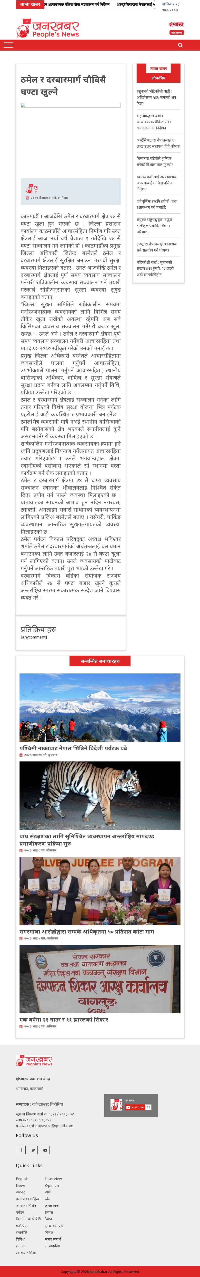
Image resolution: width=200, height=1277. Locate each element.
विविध (20, 1239)
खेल (47, 1198)
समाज (20, 1245)
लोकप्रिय (158, 78)
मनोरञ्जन (23, 1225)
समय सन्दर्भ (53, 1239)
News (21, 1185)
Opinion (52, 1185)
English (22, 1178)
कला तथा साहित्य (27, 1198)
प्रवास (49, 1212)
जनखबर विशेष (26, 1205)
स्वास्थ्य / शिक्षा (26, 1252)
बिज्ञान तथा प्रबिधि (28, 1218)
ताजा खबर (158, 68)
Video (21, 1191)
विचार (49, 1232)
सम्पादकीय (52, 1245)
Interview (53, 1178)
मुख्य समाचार (54, 1225)
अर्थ (47, 1191)
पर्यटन (20, 1212)
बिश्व (48, 1218)
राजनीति (21, 1232)
